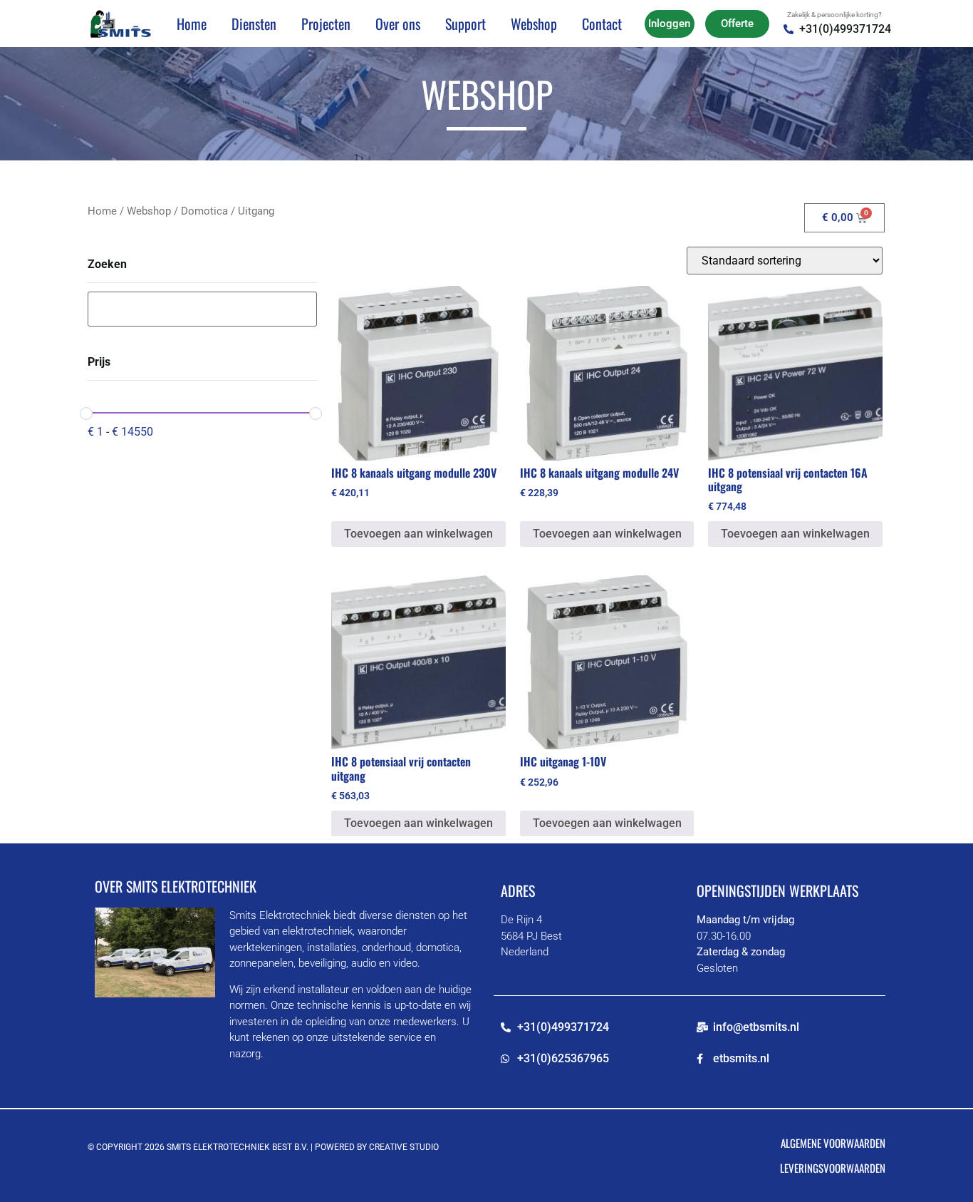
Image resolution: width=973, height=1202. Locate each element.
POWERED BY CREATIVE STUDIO (377, 1147)
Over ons (397, 23)
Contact (602, 23)
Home (192, 23)
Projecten (325, 23)
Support (465, 23)
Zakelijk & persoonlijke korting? (834, 14)
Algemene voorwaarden (833, 1143)
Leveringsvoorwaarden (832, 1168)
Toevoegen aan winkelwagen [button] (418, 533)
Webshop (534, 23)
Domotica (204, 211)
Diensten (253, 23)
